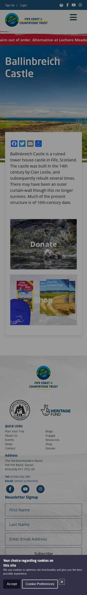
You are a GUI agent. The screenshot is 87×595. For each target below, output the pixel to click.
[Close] (61, 581)
